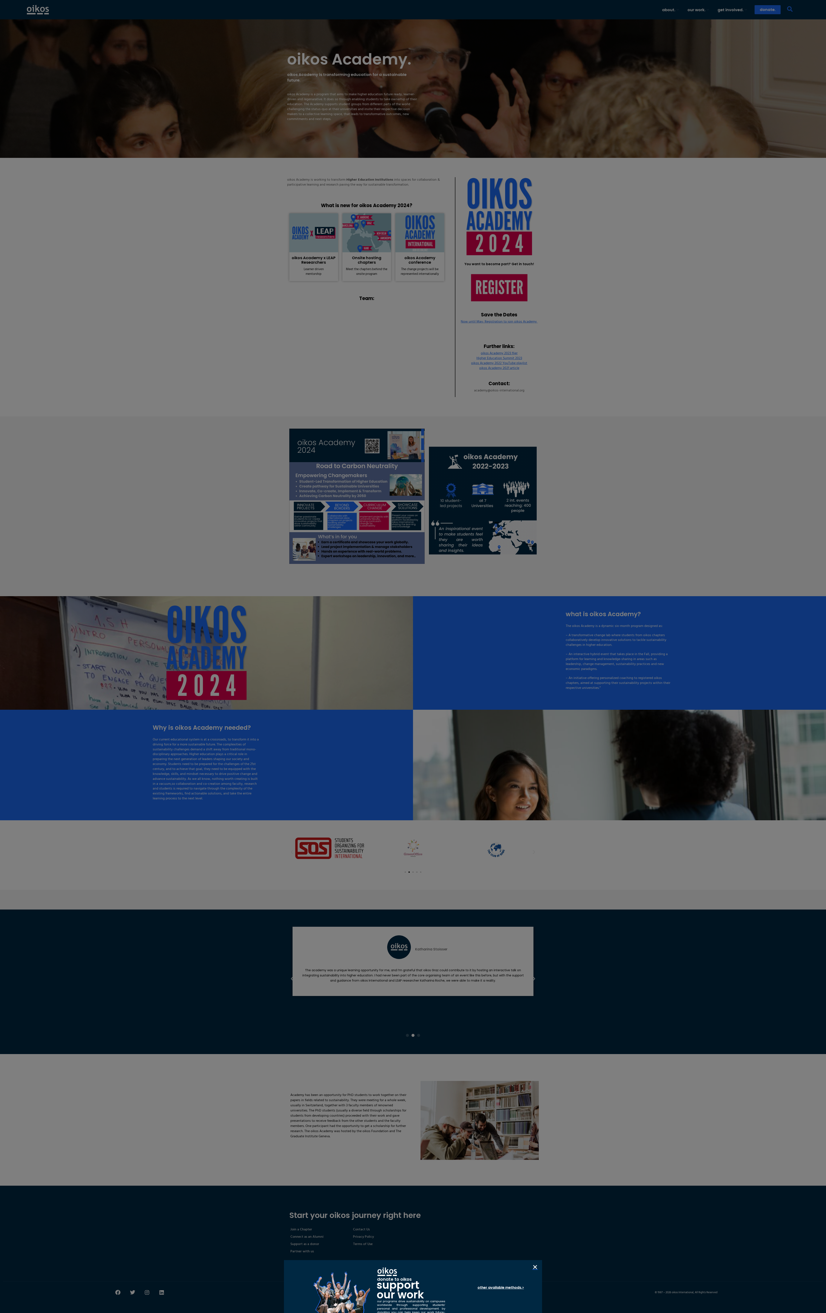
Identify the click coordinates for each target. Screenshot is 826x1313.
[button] (535, 1267)
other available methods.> (501, 1287)
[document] (413, 656)
